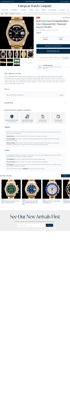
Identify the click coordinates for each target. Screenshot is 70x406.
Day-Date (13, 13)
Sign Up (49, 225)
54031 (18, 13)
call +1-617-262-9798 (64, 1)
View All (65, 175)
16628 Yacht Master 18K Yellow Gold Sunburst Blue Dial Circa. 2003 (30, 203)
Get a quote (65, 57)
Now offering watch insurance (35, 1)
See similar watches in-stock (53, 45)
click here (25, 168)
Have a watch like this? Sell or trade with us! (53, 51)
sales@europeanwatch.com (7, 1)
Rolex (6, 13)
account (62, 9)
